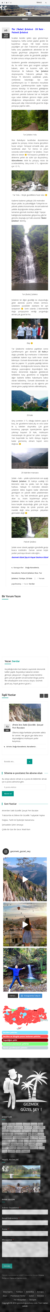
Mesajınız (8, 1240)
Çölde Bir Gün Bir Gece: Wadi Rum (16, 829)
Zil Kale (29, 578)
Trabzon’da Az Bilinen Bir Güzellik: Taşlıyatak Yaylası (23, 815)
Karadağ (42, 1137)
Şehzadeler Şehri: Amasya (12, 825)
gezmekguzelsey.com (27, 1303)
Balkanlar (28, 1127)
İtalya (18, 1151)
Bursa (41, 1131)
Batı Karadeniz (39, 1127)
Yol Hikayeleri (23, 1148)
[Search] (29, 761)
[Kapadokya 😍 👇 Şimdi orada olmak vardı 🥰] (25, 924)
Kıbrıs (20, 1141)
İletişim (32, 1299)
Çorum (41, 1148)
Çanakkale (33, 1148)
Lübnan (32, 1141)
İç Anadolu (25, 1151)
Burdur (35, 1131)
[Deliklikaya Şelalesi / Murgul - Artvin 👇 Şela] (25, 970)
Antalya (34, 1124)
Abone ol (8, 793)
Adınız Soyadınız (11, 1207)
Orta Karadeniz (17, 1144)
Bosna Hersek (15, 1131)
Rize (36, 573)
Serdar (32, 584)
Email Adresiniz (10, 1218)
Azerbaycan (18, 1127)
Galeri (31, 1296)
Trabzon (39, 1144)
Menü (39, 2)
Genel (34, 1134)
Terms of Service (16, 1278)
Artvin (9, 746)
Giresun (40, 1134)
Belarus (5, 1131)
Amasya (19, 1124)
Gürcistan (34, 1137)
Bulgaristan (26, 1131)
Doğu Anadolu (7, 1134)
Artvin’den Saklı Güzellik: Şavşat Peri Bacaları (20, 810)
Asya (4, 1127)
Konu (5, 1229)
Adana (4, 1124)
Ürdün (4, 1151)
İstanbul (11, 1151)
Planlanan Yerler (18, 1296)
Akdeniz (11, 1124)
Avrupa (10, 1127)
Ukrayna (12, 1148)
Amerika (26, 1124)
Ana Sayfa (8, 1292)
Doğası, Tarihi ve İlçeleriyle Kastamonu (18, 820)
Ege (29, 1134)
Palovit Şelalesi (27, 573)
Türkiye (22, 578)
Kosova (14, 1141)
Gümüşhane (7, 1137)
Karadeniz (16, 573)
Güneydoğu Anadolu (21, 1137)
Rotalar (31, 1144)
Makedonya (41, 1141)
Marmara (6, 1144)
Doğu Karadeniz (32, 567)
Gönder (7, 1266)
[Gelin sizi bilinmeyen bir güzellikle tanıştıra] (25, 879)
